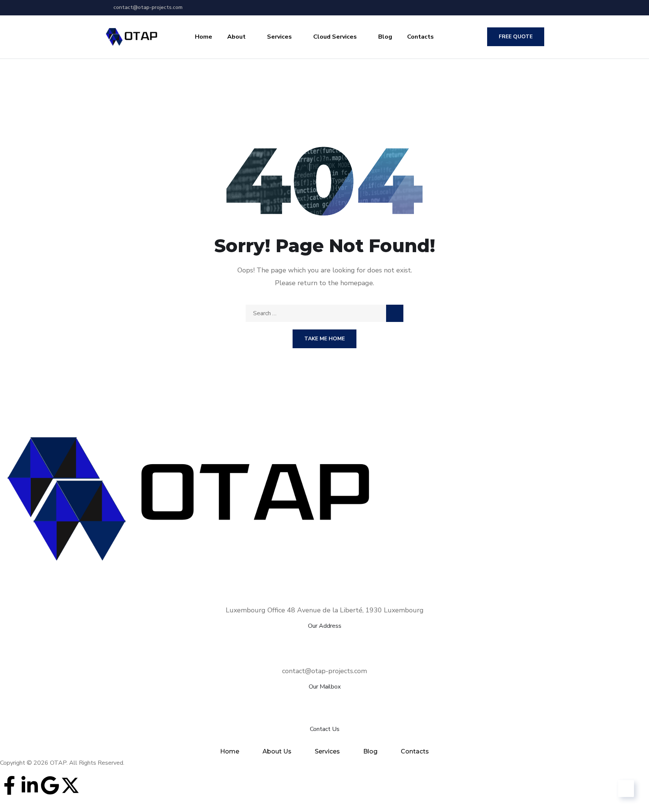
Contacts (420, 37)
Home (203, 37)
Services (279, 37)
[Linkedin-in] (29, 785)
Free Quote (516, 36)
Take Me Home (324, 338)
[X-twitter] (70, 785)
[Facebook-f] (9, 785)
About (236, 37)
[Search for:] (324, 313)
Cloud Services (335, 37)
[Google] (50, 785)
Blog (385, 37)
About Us (277, 751)
